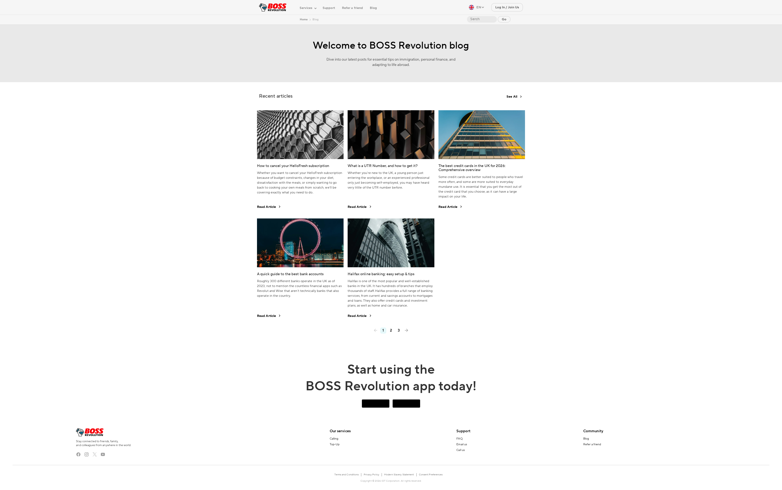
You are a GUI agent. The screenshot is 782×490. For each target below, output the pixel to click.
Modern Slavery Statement (399, 474)
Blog (373, 8)
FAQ (459, 439)
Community (593, 431)
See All (511, 97)
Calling (334, 439)
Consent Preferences (431, 474)
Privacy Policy (371, 474)
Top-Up (335, 444)
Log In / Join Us (507, 7)
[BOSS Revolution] (272, 7)
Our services (340, 431)
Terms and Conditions (346, 474)
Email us (461, 444)
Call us (460, 450)
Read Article (266, 207)
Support (329, 8)
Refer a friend (352, 8)
